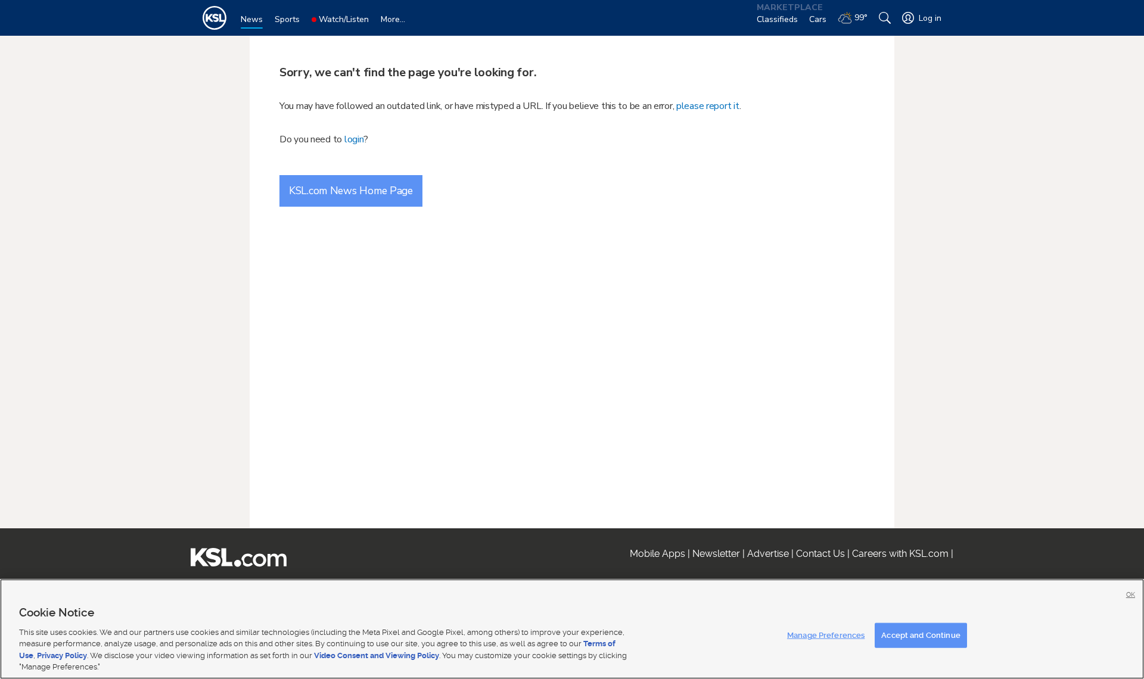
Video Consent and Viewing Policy (376, 655)
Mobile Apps (657, 553)
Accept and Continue (920, 635)
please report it (707, 106)
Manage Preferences (826, 635)
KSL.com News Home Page (351, 190)
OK (1130, 595)
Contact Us (820, 553)
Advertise (768, 553)
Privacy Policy (62, 655)
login (354, 139)
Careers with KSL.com (900, 553)
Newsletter (716, 553)
